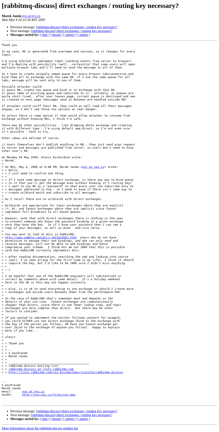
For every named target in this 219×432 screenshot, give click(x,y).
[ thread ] (56, 35)
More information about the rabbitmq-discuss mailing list (40, 428)
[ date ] (44, 35)
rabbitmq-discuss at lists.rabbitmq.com (41, 369)
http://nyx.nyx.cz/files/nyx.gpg (48, 394)
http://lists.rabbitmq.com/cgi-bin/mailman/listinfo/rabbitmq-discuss (66, 372)
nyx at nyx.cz (31, 16)
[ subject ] (70, 35)
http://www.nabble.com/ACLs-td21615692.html (41, 237)
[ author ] (83, 35)
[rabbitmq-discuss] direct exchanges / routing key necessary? (76, 27)
